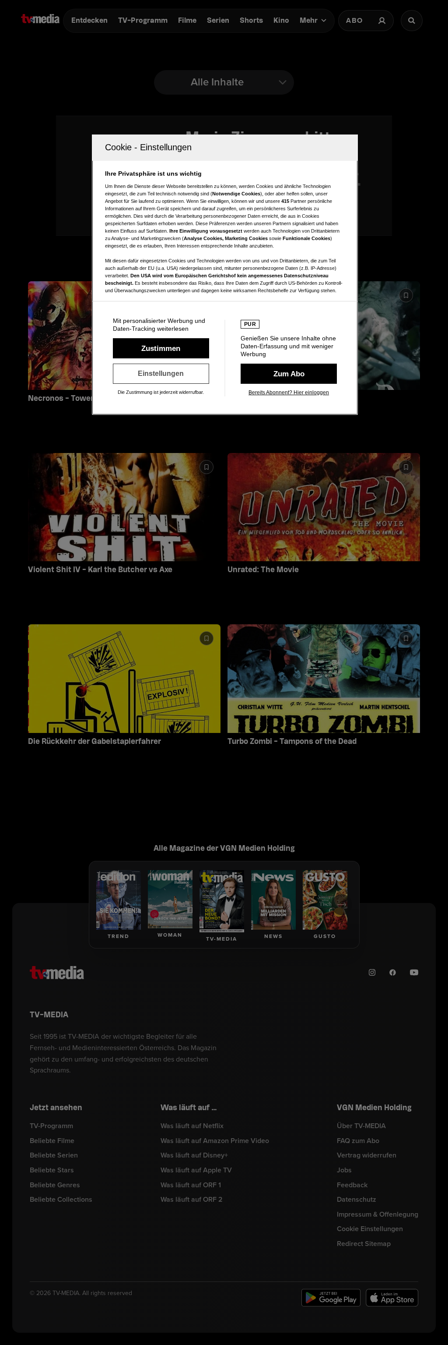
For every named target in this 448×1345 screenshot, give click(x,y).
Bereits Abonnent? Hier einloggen (288, 392)
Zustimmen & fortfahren (161, 348)
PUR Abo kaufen (289, 374)
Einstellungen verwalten (161, 374)
